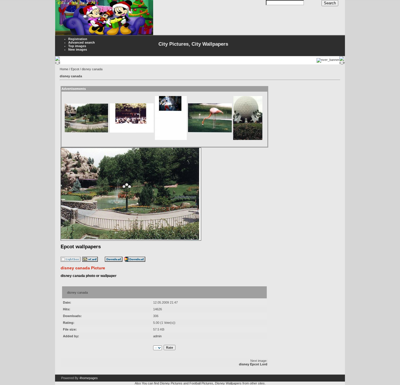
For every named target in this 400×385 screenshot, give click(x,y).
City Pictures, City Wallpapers (193, 44)
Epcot (75, 69)
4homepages (88, 378)
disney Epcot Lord (253, 364)
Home (64, 69)
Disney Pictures (171, 383)
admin (157, 336)
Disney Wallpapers (228, 383)
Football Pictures (201, 383)
